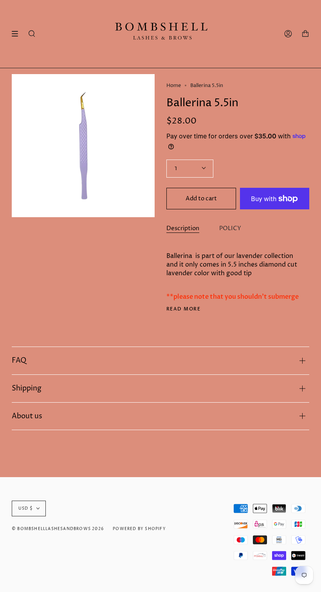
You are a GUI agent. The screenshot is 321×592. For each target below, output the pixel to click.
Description (182, 228)
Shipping (26, 388)
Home (173, 85)
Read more (183, 309)
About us (27, 416)
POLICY (230, 228)
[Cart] (305, 34)
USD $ (25, 508)
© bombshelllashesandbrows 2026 (58, 529)
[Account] (288, 34)
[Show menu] (17, 34)
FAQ (19, 360)
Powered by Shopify (139, 529)
